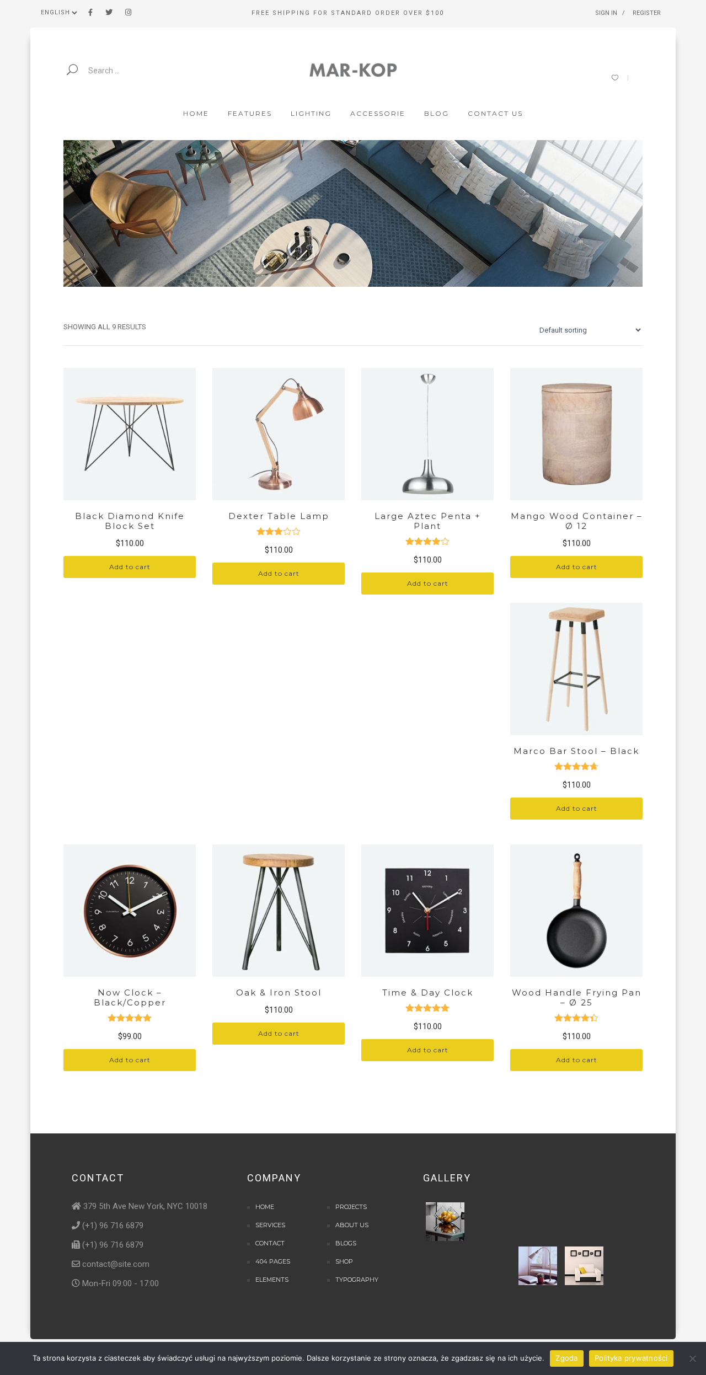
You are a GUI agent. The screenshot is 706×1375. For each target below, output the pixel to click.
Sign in (606, 13)
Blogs (345, 1243)
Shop (344, 1261)
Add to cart (130, 567)
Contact (270, 1243)
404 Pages (272, 1261)
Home (264, 1207)
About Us (351, 1225)
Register (647, 13)
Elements (271, 1279)
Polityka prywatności (631, 1357)
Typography (356, 1279)
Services (270, 1225)
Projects (351, 1207)
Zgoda (566, 1357)
